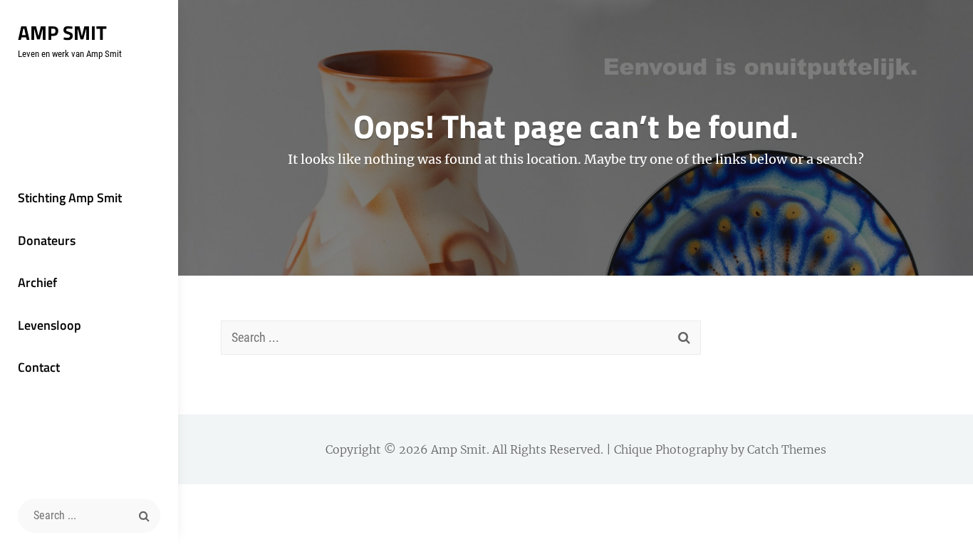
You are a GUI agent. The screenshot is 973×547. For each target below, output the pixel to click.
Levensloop (49, 325)
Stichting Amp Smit (70, 197)
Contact (39, 367)
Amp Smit (62, 32)
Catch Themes (786, 449)
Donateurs (47, 240)
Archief (37, 282)
